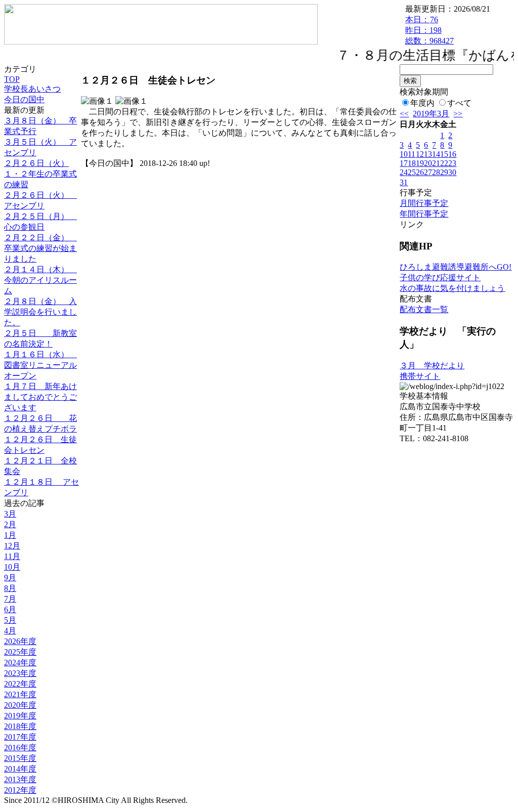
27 (428, 172)
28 (436, 172)
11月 (12, 556)
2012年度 (20, 790)
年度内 (422, 103)
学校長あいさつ (32, 88)
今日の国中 (24, 99)
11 (411, 154)
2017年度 (20, 737)
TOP (12, 79)
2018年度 (20, 726)
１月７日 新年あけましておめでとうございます (40, 397)
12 (420, 154)
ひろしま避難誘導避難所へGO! (455, 267)
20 (428, 163)
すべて (459, 103)
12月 (12, 545)
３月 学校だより (432, 365)
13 (428, 154)
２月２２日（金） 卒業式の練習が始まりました (40, 248)
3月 (10, 513)
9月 (10, 577)
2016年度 (20, 747)
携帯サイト (420, 376)
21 (436, 163)
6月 (10, 609)
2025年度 (20, 652)
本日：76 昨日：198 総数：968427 (429, 30)
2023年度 (20, 673)
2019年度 (20, 715)
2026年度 (20, 641)
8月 (10, 588)
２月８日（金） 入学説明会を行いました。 (40, 312)
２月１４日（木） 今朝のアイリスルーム (40, 280)
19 (420, 163)
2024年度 (20, 662)
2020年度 (20, 705)
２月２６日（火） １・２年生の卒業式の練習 (40, 174)
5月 (10, 620)
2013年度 (20, 779)
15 (444, 154)
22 (444, 163)
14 (436, 154)
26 (420, 172)
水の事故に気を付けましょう (452, 288)
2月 (10, 524)
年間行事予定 (424, 213)
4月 (10, 630)
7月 (10, 598)
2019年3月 (431, 113)
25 (412, 172)
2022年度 (20, 683)
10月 (12, 567)
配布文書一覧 (424, 309)
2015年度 (20, 758)
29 (444, 172)
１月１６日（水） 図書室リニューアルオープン (40, 365)
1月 (10, 535)
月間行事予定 (424, 203)
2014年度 (20, 768)
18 (412, 163)
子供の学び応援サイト (440, 277)
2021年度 (20, 694)
